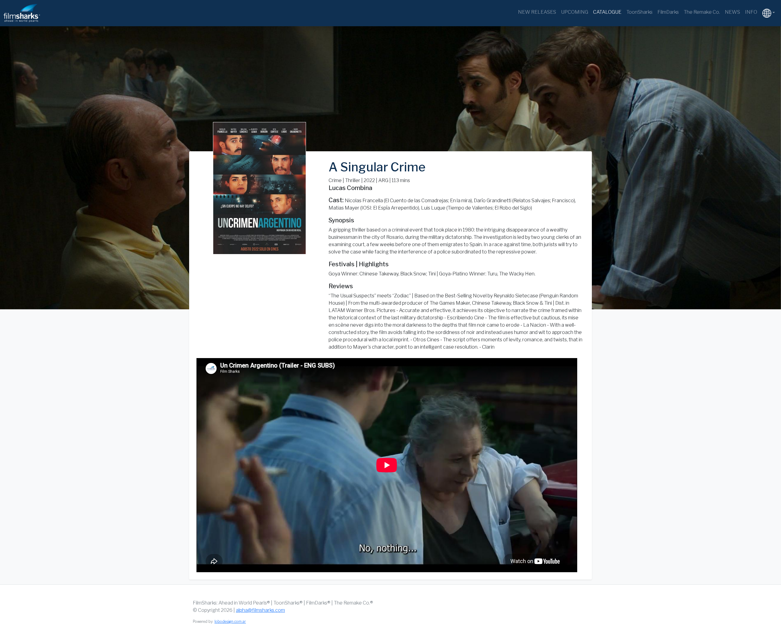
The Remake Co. (702, 12)
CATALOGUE (607, 12)
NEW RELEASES (537, 12)
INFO (751, 12)
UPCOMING (574, 12)
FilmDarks (668, 12)
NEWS (732, 12)
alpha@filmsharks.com (260, 610)
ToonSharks (639, 12)
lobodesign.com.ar (230, 621)
